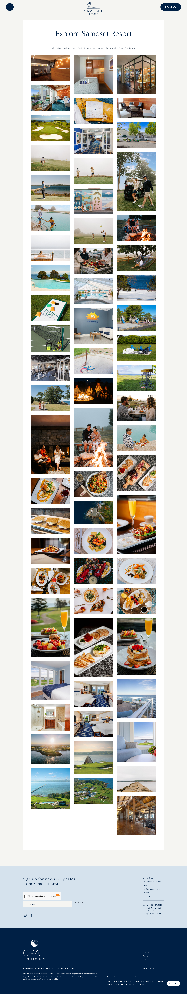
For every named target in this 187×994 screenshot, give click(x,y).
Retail (145, 885)
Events (146, 892)
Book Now (170, 7)
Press (145, 956)
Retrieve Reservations (152, 959)
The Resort (130, 48)
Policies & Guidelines (152, 881)
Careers (146, 952)
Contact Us (148, 878)
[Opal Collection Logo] (81, 950)
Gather (100, 48)
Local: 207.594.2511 (152, 905)
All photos (56, 48)
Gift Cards (147, 896)
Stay (121, 48)
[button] (10, 7)
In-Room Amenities (151, 889)
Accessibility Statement (33, 968)
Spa (73, 48)
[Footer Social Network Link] (25, 915)
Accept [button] (173, 983)
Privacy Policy (71, 968)
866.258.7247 (149, 968)
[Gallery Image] (50, 68)
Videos (67, 48)
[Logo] (93, 7)
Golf (80, 48)
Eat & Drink (111, 48)
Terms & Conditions (54, 968)
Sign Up (80, 903)
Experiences (89, 48)
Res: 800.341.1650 (152, 908)
